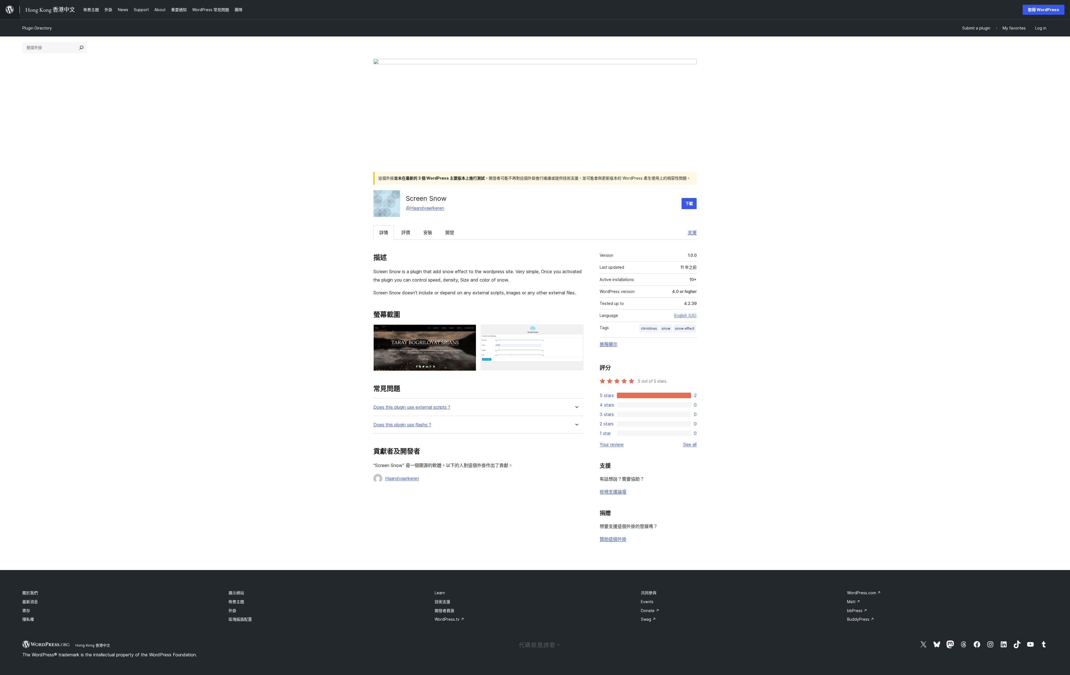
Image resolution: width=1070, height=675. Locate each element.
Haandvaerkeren (427, 208)
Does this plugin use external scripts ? (411, 407)
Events (647, 601)
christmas (649, 328)
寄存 (26, 610)
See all (690, 444)
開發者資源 (444, 610)
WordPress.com (864, 592)
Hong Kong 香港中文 (93, 645)
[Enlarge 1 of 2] (468, 332)
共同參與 (648, 592)
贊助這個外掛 (613, 539)
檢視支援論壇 (613, 492)
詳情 (383, 232)
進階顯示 (608, 344)
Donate (650, 610)
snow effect (684, 328)
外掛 (232, 610)
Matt (853, 601)
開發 (449, 232)
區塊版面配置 (240, 619)
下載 (689, 203)
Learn (440, 592)
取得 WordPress (1043, 9)
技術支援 (442, 601)
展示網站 (236, 592)
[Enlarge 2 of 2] (576, 332)
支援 (692, 232)
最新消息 (30, 601)
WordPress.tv (449, 619)
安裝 (427, 232)
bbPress (857, 610)
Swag (648, 619)
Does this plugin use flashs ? (402, 424)
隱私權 (28, 619)
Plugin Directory (37, 28)
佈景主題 (236, 601)
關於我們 (30, 592)
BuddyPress (860, 619)
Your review (612, 444)
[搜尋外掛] (81, 47)
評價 (405, 232)
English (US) (685, 315)
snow (666, 328)
